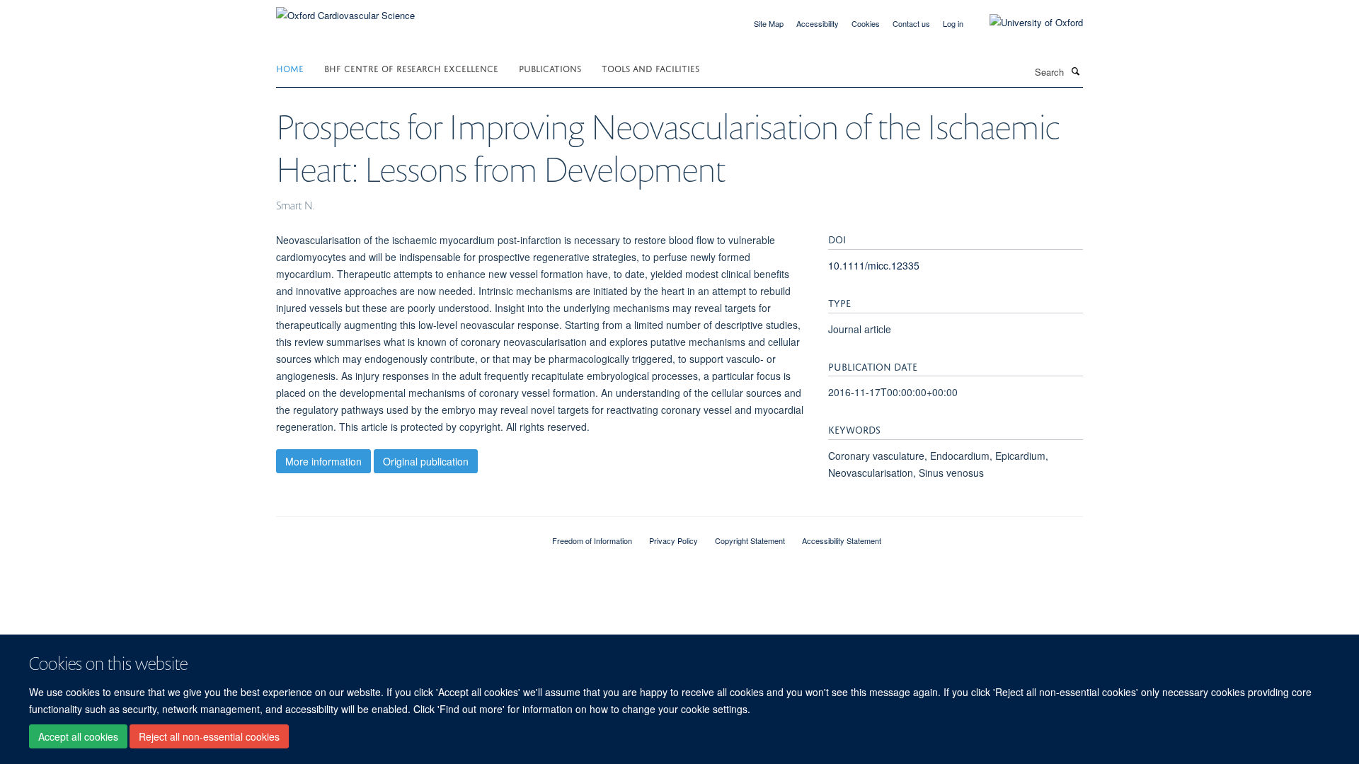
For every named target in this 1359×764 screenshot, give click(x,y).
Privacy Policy (673, 540)
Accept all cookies (78, 736)
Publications (550, 67)
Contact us (911, 23)
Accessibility (817, 23)
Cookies (865, 23)
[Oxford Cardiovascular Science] (345, 10)
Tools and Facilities (650, 67)
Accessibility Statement (841, 540)
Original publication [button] (426, 461)
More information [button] (323, 461)
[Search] (1075, 71)
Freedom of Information (592, 540)
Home (290, 67)
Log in (953, 23)
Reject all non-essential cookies (209, 736)
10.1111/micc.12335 (873, 265)
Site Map (769, 23)
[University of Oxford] (1025, 22)
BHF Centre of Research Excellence (411, 67)
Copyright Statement (750, 540)
